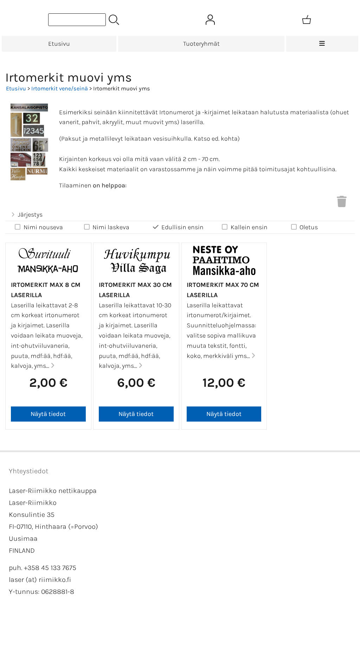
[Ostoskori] (306, 19)
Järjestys (30, 214)
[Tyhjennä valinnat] (342, 203)
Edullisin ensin (182, 227)
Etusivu (59, 43)
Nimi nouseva (43, 227)
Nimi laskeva (110, 227)
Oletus (309, 227)
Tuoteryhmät (201, 43)
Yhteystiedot (28, 471)
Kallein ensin (249, 227)
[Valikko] (322, 44)
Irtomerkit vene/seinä (59, 88)
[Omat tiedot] (210, 19)
